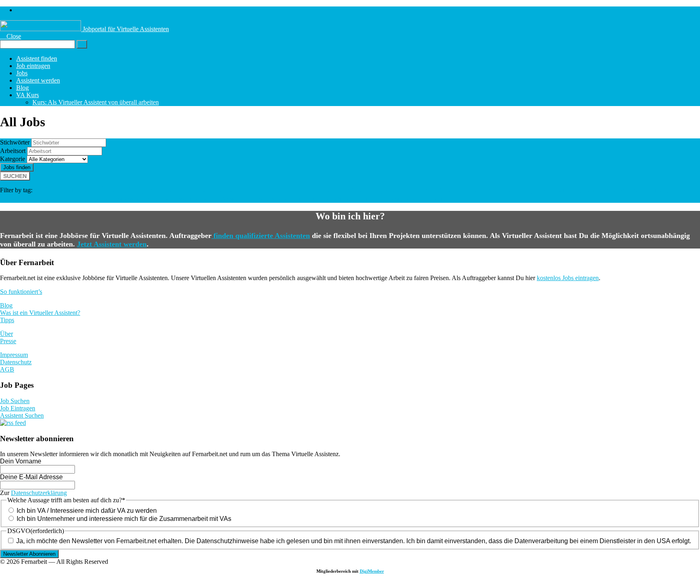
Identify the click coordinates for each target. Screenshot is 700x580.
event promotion (428, 198)
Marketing (123, 188)
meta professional (222, 198)
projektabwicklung (557, 190)
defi (336, 198)
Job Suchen (15, 400)
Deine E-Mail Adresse (31, 477)
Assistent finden (36, 58)
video (394, 189)
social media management (207, 188)
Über (6, 333)
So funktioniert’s (21, 291)
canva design (388, 198)
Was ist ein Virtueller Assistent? (40, 312)
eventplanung (64, 198)
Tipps (7, 320)
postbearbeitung (647, 190)
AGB (7, 369)
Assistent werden (38, 80)
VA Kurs (27, 94)
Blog (22, 87)
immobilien (294, 188)
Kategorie (12, 158)
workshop (147, 198)
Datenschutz (16, 362)
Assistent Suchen (22, 415)
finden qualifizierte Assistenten (260, 236)
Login (24, 9)
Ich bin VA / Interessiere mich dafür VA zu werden (87, 510)
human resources (604, 190)
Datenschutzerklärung (39, 492)
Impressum (14, 354)
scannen (680, 190)
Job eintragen (33, 65)
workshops (260, 198)
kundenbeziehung (22, 198)
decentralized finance (303, 198)
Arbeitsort (13, 150)
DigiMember (372, 571)
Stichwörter (15, 142)
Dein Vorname (20, 461)
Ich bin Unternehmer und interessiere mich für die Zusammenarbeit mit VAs (124, 518)
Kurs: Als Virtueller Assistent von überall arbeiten (95, 102)
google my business (108, 198)
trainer (480, 189)
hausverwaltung (352, 189)
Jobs (22, 73)
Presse (8, 341)
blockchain (357, 198)
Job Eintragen (17, 408)
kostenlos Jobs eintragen (568, 277)
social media (66, 188)
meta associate (180, 198)
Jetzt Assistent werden (112, 244)
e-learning (513, 189)
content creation (436, 189)
